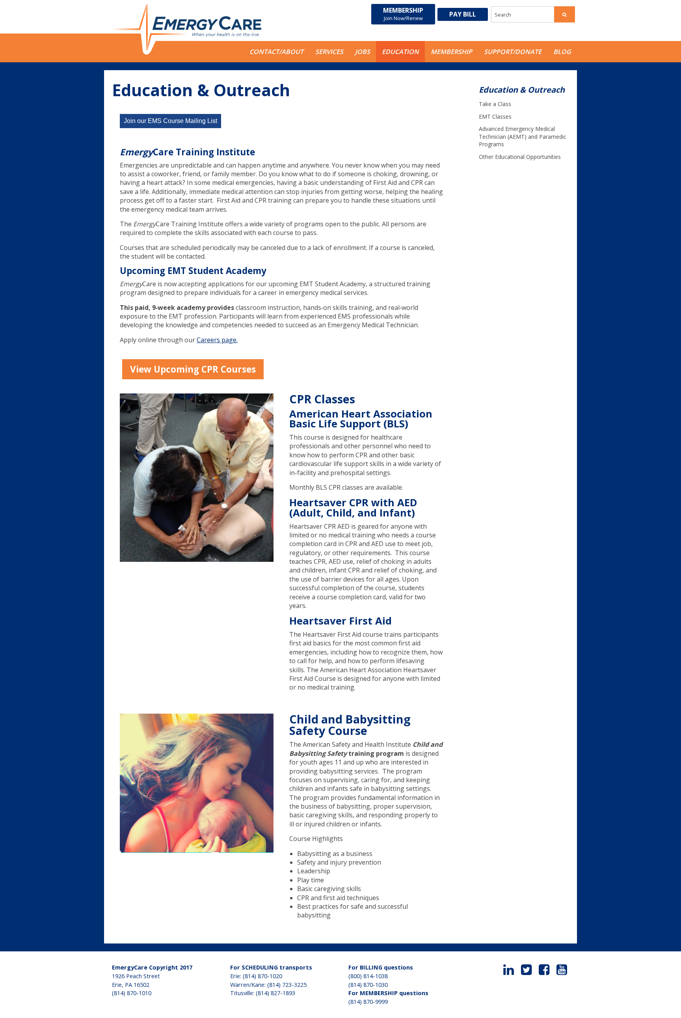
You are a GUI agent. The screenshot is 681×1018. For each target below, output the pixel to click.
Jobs (362, 51)
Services (329, 51)
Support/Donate (512, 51)
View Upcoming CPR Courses (193, 369)
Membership (403, 14)
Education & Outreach (522, 89)
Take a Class (495, 104)
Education (400, 51)
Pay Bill (462, 14)
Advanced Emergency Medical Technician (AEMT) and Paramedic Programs (522, 136)
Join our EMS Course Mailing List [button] (170, 120)
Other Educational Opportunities (520, 156)
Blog (562, 51)
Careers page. (217, 340)
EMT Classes (495, 116)
